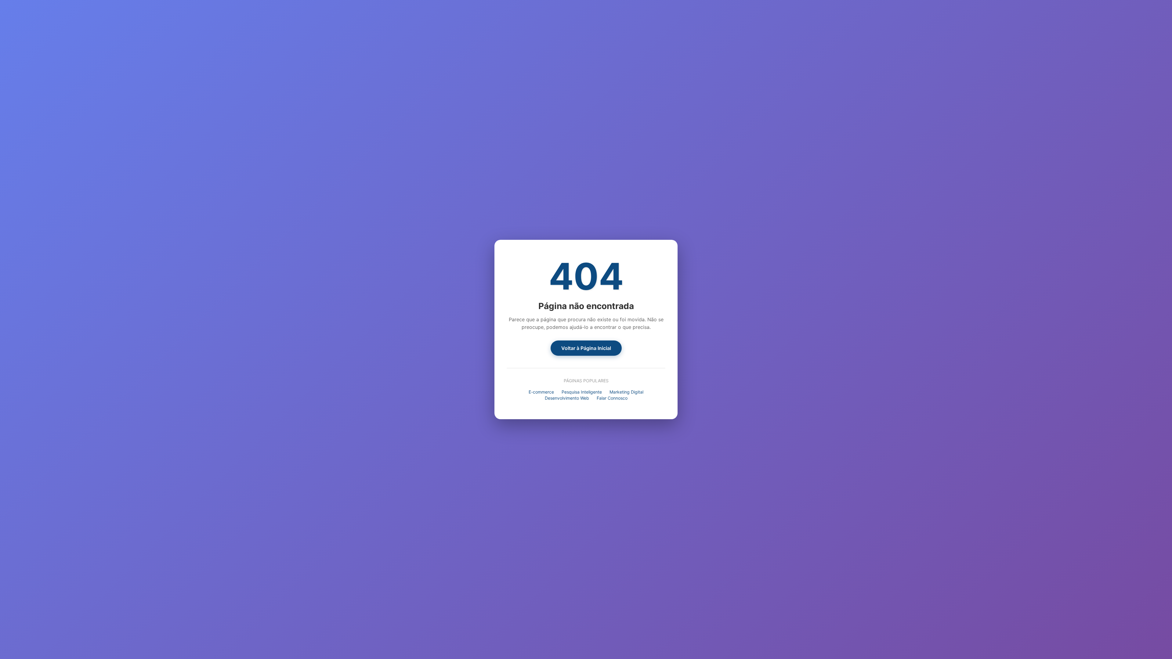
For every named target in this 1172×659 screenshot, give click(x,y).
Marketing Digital (626, 391)
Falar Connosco (612, 398)
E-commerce (541, 391)
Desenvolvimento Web (567, 398)
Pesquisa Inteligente (582, 391)
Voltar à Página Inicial (586, 348)
